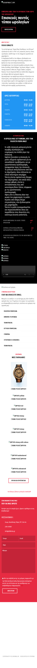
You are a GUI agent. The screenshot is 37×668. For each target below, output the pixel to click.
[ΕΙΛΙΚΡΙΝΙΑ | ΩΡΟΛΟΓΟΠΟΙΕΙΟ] (8, 3)
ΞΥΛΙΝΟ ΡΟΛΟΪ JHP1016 (18, 445)
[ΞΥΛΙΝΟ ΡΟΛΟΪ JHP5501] (18, 375)
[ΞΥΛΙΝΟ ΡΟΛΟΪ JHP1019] (18, 429)
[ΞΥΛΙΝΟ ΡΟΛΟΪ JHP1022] (18, 416)
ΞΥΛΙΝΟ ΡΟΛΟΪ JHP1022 (18, 419)
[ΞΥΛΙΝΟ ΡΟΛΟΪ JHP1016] (18, 443)
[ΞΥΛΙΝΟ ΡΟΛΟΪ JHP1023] (18, 406)
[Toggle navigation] (34, 3)
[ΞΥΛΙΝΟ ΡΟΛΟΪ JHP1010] (18, 456)
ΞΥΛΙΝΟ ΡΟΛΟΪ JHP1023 (18, 409)
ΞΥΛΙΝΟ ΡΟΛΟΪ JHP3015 (18, 399)
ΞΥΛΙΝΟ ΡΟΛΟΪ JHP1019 (18, 432)
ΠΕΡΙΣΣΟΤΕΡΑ (9, 29)
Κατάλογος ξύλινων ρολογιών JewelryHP (19, 492)
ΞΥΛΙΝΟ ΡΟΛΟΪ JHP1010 (18, 459)
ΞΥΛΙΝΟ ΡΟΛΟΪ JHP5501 (18, 389)
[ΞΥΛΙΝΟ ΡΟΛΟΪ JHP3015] (18, 396)
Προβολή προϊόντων (18, 481)
